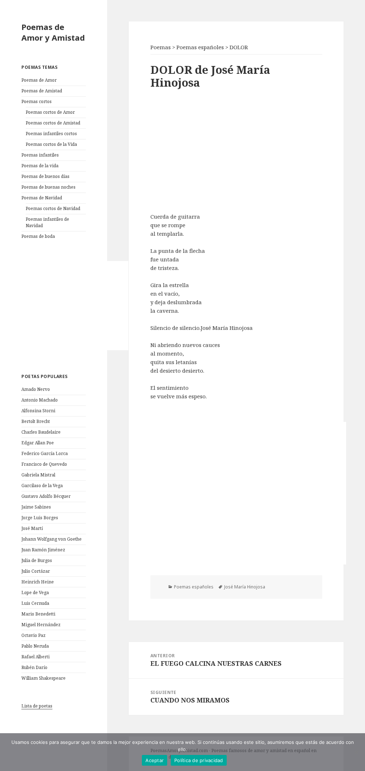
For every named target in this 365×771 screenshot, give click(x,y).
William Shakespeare (43, 678)
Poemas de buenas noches (48, 187)
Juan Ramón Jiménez (43, 550)
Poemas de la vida (39, 166)
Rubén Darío (34, 667)
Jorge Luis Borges (39, 518)
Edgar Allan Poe (37, 443)
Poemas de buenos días (45, 176)
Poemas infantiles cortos (51, 134)
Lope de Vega (35, 592)
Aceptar (154, 760)
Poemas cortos (36, 101)
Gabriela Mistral (38, 475)
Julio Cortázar (35, 571)
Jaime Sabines (36, 507)
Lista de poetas (36, 706)
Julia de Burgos (36, 560)
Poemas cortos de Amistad (53, 123)
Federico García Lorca (44, 453)
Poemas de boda (38, 236)
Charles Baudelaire (41, 432)
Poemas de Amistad (41, 91)
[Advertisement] (74, 305)
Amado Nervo (35, 389)
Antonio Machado (39, 400)
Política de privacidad (198, 760)
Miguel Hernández (41, 625)
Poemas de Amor (39, 80)
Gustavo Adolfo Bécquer (46, 496)
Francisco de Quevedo (44, 464)
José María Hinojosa (244, 587)
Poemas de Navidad (41, 198)
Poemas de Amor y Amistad (53, 32)
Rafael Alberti (35, 657)
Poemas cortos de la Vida (51, 144)
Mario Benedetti (38, 614)
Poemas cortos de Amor (50, 112)
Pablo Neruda (35, 646)
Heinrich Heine (37, 582)
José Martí (32, 528)
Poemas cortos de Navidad (53, 208)
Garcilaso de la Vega (42, 485)
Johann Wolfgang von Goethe (51, 539)
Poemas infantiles (40, 155)
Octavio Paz (33, 635)
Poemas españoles (194, 587)
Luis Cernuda (35, 603)
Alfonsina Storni (38, 411)
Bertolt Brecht (35, 421)
